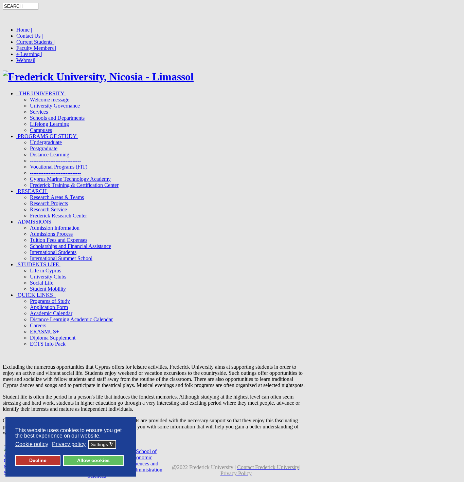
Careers (38, 325)
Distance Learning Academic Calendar (71, 319)
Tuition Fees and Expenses (58, 240)
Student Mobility (48, 289)
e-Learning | (29, 54)
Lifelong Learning (49, 124)
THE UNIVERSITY (41, 93)
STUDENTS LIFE (38, 264)
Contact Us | (29, 36)
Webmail (25, 60)
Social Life (41, 283)
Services (39, 112)
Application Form (49, 307)
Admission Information (54, 228)
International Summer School (61, 258)
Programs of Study (50, 301)
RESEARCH (32, 191)
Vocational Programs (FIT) (58, 167)
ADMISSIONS (34, 222)
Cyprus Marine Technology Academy (70, 179)
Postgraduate (43, 148)
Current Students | (35, 42)
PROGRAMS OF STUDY (47, 136)
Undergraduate (46, 142)
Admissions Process (51, 234)
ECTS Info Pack (48, 344)
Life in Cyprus (45, 270)
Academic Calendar (51, 313)
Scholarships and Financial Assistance (70, 246)
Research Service (48, 209)
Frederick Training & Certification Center (74, 185)
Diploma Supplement (52, 338)
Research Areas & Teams (57, 197)
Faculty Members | (36, 48)
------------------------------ (55, 160)
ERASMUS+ (44, 331)
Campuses (41, 130)
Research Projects (49, 203)
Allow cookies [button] (93, 460)
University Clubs (48, 276)
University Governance (55, 106)
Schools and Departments (57, 118)
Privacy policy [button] (69, 444)
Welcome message (49, 99)
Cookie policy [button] (31, 444)
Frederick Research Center (58, 215)
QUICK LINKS (36, 295)
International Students (53, 252)
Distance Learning (49, 154)
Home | (24, 30)
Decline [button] (38, 460)
